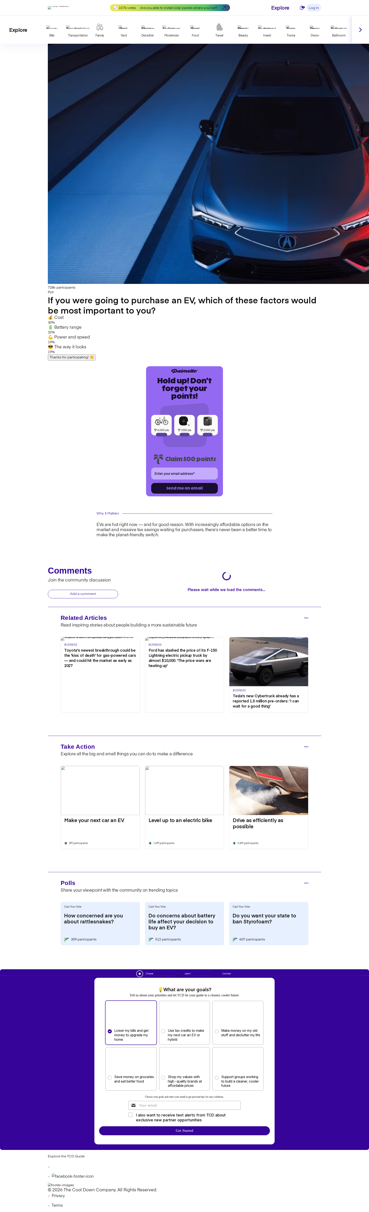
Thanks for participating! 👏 (72, 357)
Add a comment (83, 594)
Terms (57, 1206)
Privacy (58, 1196)
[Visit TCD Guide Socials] (56, 1167)
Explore (280, 7)
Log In (314, 8)
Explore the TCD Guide (66, 1156)
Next (360, 30)
